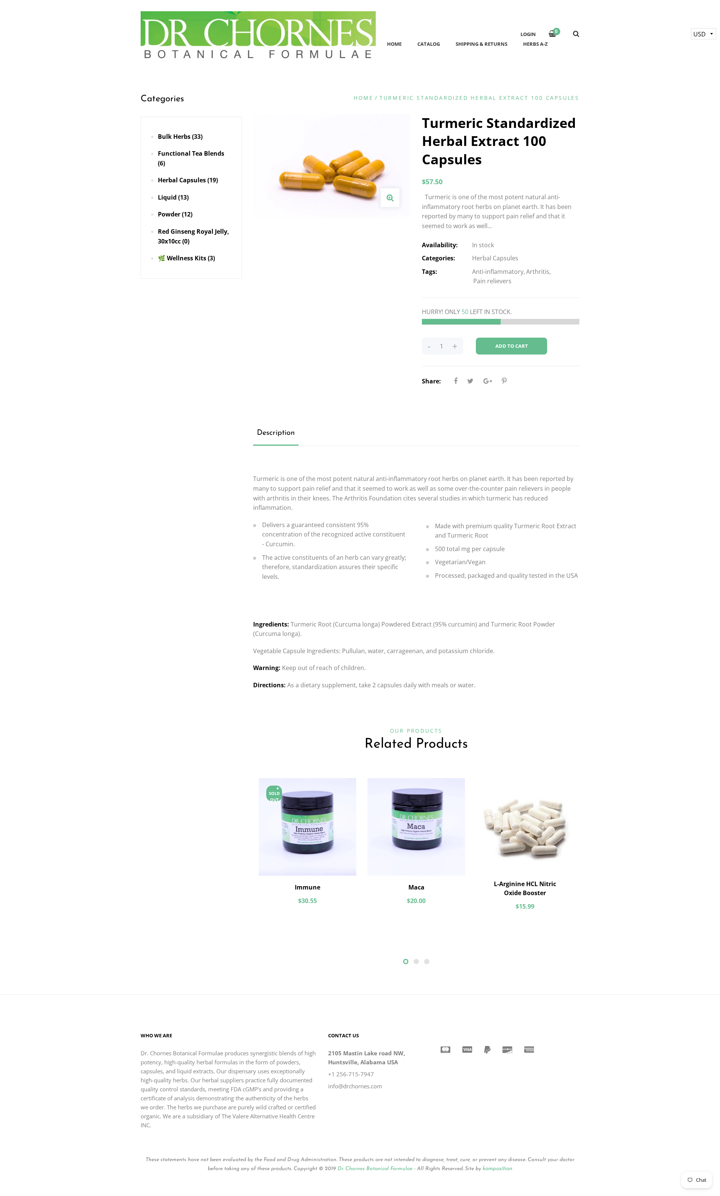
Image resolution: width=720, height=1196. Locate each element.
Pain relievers (492, 281)
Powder (175, 214)
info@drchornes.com (355, 1086)
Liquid (173, 197)
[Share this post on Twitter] (470, 380)
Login (528, 34)
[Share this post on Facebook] (456, 380)
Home (364, 97)
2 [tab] (416, 961)
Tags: (429, 271)
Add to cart (511, 346)
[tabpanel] (307, 845)
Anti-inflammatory (498, 271)
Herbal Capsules (188, 180)
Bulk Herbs (180, 136)
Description (276, 433)
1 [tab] (405, 961)
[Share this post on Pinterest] (504, 380)
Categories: (438, 258)
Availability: (440, 245)
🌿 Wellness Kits (186, 258)
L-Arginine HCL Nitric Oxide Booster (525, 888)
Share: (431, 381)
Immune (307, 887)
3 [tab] (426, 961)
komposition (497, 1169)
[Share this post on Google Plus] (487, 380)
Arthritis (537, 271)
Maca (416, 887)
